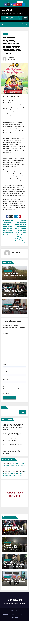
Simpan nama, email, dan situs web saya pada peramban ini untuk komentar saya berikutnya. (14, 391)
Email (5, 372)
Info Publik (6, 525)
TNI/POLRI (10, 287)
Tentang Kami (6, 614)
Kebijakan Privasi (22, 614)
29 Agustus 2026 (10, 532)
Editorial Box (14, 614)
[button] (22, 24)
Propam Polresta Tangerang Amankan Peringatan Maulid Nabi (14, 564)
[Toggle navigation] (26, 24)
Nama (5, 364)
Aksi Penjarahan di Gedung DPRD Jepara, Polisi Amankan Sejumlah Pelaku (14, 473)
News (5, 287)
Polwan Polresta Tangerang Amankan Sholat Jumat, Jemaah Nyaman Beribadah (14, 451)
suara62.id (6, 10)
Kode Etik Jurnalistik (14, 617)
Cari (3, 407)
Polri (9, 542)
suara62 (12, 57)
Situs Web (5, 379)
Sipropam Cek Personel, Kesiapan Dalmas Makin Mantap (14, 581)
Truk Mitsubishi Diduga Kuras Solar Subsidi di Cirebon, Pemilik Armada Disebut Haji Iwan (14, 466)
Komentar (6, 333)
